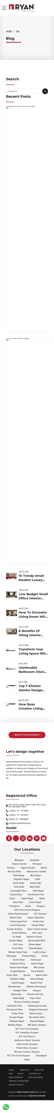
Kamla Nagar (18, 982)
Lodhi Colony (39, 952)
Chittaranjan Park (18, 921)
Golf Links (37, 933)
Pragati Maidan (17, 971)
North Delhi (18, 883)
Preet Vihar (17, 948)
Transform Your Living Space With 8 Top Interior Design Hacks (33, 651)
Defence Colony (34, 936)
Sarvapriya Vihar (14, 1009)
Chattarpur (35, 959)
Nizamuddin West (36, 940)
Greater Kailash (14, 929)
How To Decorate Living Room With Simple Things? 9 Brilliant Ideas (33, 615)
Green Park (38, 921)
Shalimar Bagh (17, 979)
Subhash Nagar (16, 1021)
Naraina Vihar (14, 871)
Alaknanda (16, 994)
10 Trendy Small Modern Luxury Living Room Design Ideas (31, 578)
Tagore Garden (27, 867)
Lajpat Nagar (27, 898)
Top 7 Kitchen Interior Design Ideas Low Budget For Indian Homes (33, 688)
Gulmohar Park (14, 1005)
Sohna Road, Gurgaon (27, 1044)
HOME (11, 1070)
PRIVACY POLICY (16, 1085)
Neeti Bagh (18, 998)
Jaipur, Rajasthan (35, 917)
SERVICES (39, 1070)
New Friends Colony (37, 929)
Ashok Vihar (42, 975)
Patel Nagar (19, 875)
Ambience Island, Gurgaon (27, 1040)
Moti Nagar (35, 875)
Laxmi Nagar (35, 902)
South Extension (18, 925)
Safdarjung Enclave (37, 1005)
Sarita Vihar (19, 959)
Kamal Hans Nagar (19, 967)
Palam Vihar (18, 1013)
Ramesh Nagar (37, 1021)
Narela (26, 975)
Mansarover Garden (36, 871)
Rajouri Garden (19, 863)
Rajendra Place (17, 963)
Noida (28, 906)
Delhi (37, 879)
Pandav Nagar (29, 956)
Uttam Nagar (35, 944)
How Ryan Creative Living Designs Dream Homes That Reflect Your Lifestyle (31, 707)
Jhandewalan (14, 986)
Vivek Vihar (12, 975)
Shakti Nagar (37, 963)
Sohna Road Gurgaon (18, 913)
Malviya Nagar (15, 1025)
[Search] (45, 91)
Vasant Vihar (38, 925)
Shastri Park (36, 982)
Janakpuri (34, 860)
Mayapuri (19, 860)
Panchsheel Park (35, 894)
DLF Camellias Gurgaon (27, 1032)
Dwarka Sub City (35, 994)
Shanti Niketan (19, 933)
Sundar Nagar (15, 940)
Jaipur (27, 1059)
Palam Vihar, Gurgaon (27, 1048)
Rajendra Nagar (21, 879)
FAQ (10, 1074)
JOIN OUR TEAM (35, 1077)
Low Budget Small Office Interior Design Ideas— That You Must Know (33, 596)
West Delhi (35, 886)
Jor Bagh (16, 936)
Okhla (42, 898)
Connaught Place (18, 890)
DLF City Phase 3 (27, 1036)
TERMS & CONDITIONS (19, 1081)
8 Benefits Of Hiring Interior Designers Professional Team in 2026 (30, 633)
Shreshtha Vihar (37, 1017)
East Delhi (19, 886)
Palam (45, 956)
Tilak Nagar (38, 890)
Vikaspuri (37, 863)
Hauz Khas (18, 902)
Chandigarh (41, 1055)
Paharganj (11, 956)
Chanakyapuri (35, 948)
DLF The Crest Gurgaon (27, 1028)
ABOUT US (24, 1070)
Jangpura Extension (38, 1009)
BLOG (20, 1074)
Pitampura (14, 906)
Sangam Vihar (20, 990)
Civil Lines (18, 944)
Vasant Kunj (16, 894)
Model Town (15, 917)
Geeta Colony (35, 1013)
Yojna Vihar (35, 998)
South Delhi (35, 883)
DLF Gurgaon (40, 913)
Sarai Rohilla (37, 971)
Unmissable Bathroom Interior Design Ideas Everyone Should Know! (33, 670)
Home (9, 31)
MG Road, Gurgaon (37, 1025)
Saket (12, 898)
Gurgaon (41, 906)
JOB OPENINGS (16, 1077)
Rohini (44, 867)
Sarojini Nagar (16, 1017)
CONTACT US (35, 1074)
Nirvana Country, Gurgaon (27, 1002)
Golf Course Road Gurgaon (27, 910)
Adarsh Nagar (37, 979)
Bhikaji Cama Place (17, 952)
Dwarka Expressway (36, 986)
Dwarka (11, 867)
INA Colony (39, 967)
